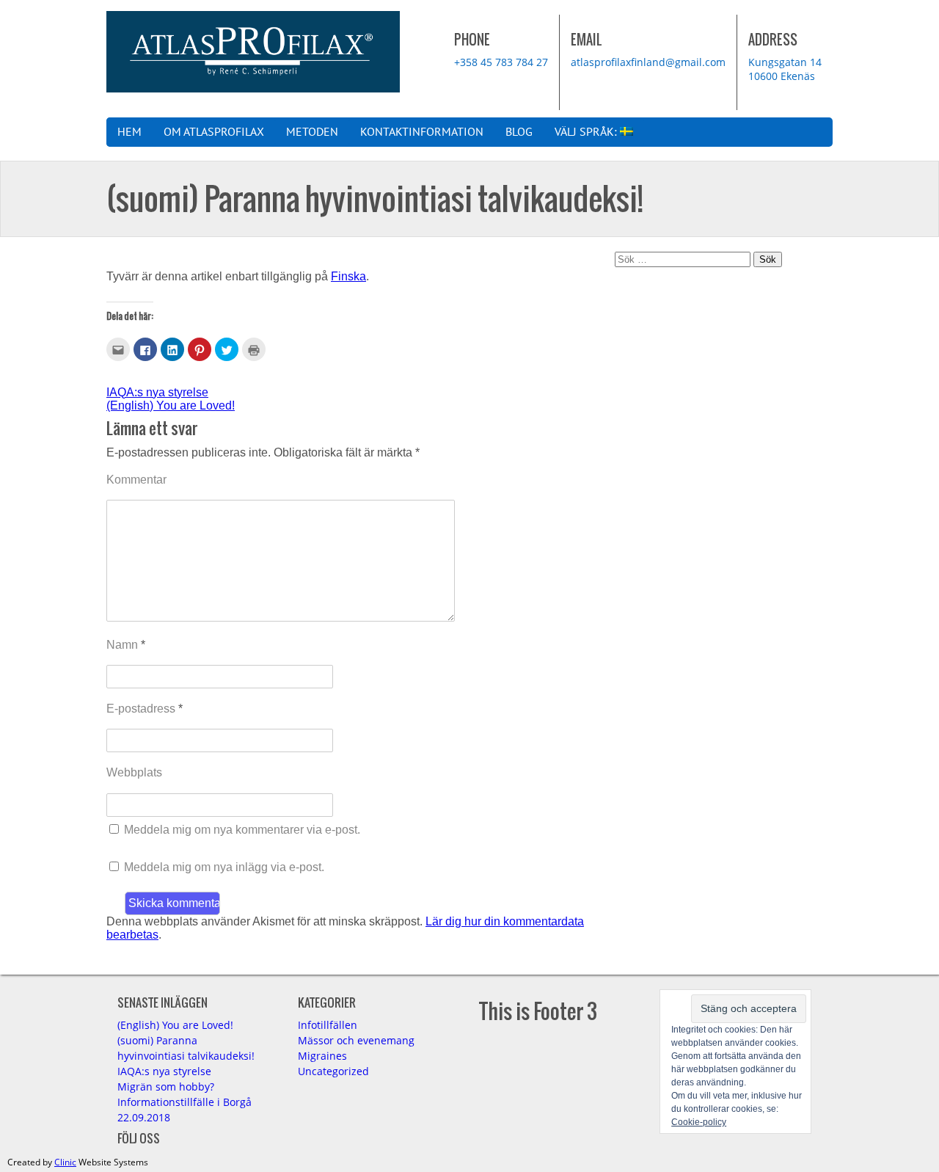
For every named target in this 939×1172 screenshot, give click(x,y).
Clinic (65, 1162)
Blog (519, 132)
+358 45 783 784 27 (501, 62)
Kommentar (136, 479)
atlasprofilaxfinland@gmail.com (648, 62)
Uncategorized (333, 1071)
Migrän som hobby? (165, 1086)
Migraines (322, 1056)
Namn (125, 644)
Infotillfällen (327, 1025)
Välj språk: (587, 132)
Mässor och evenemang (356, 1040)
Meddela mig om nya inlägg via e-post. (224, 867)
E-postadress (144, 708)
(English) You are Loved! (170, 405)
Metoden (312, 132)
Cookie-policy (698, 1122)
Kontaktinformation (421, 132)
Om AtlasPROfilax (214, 132)
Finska (348, 276)
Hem (129, 132)
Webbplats (134, 772)
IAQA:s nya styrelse (157, 392)
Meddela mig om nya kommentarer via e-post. (242, 829)
